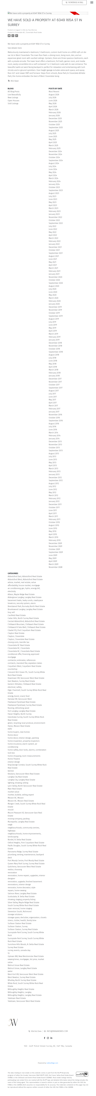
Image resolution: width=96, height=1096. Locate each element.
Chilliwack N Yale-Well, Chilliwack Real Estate (26, 627)
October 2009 (54, 549)
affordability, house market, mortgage (24, 585)
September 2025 (56, 127)
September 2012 (56, 480)
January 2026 (54, 115)
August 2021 (54, 256)
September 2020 (56, 283)
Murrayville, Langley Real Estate (21, 822)
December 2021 (55, 247)
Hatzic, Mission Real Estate (19, 726)
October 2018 (54, 349)
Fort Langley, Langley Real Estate (21, 711)
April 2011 (53, 513)
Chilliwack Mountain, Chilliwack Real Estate (26, 624)
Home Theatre (14, 759)
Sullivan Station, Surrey (18, 926)
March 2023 (53, 208)
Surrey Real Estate (15, 947)
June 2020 (53, 292)
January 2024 (54, 184)
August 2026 (54, 95)
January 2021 (54, 274)
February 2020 (55, 301)
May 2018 (52, 364)
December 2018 (55, 343)
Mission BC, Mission (16, 798)
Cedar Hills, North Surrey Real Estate (23, 618)
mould (10, 810)
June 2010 (53, 528)
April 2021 (53, 265)
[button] (45, 1038)
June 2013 (53, 459)
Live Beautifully (14, 95)
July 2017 (52, 394)
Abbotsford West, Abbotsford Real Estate (25, 579)
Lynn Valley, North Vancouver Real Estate (25, 786)
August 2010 (54, 525)
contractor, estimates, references (22, 660)
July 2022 (52, 226)
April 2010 (53, 534)
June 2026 (53, 100)
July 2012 (52, 486)
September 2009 (56, 552)
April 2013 (53, 465)
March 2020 (53, 298)
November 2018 (55, 346)
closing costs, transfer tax (18, 642)
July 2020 (52, 289)
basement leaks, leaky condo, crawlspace (25, 600)
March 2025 (53, 145)
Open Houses (13, 100)
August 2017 (54, 391)
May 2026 (52, 103)
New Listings (13, 97)
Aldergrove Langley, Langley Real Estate (24, 597)
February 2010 (55, 540)
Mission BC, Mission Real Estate (21, 801)
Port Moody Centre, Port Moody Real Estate (26, 860)
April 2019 (53, 331)
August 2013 (54, 453)
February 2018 (55, 373)
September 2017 (56, 388)
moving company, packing (18, 819)
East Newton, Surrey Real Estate (21, 681)
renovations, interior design (19, 884)
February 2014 (54, 435)
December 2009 (55, 543)
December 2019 (55, 307)
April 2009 (53, 561)
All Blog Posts (13, 91)
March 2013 (53, 468)
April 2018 (53, 367)
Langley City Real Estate (18, 777)
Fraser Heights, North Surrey (19, 714)
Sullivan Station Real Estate (19, 923)
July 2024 (52, 166)
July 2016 (52, 426)
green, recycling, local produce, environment (26, 723)
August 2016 (54, 424)
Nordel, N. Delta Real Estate (19, 840)
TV (9, 953)
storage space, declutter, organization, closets (27, 917)
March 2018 (53, 370)
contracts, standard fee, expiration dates (25, 663)
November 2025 (55, 121)
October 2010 (54, 522)
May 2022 (52, 232)
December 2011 (55, 504)
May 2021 (52, 262)
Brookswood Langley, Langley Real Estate (25, 609)
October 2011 (54, 507)
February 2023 (55, 211)
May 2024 (52, 172)
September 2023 (56, 190)
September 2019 (56, 316)
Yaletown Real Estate (17, 998)
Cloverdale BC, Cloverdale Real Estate (28, 32)
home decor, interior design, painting (23, 738)
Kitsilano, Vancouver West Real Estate (24, 774)
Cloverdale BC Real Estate (19, 645)
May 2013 (52, 462)
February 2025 (55, 148)
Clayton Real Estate (16, 633)
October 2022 (54, 220)
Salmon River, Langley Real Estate (22, 893)
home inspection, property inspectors (24, 741)
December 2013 (55, 441)
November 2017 (55, 382)
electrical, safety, (15, 687)
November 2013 (55, 444)
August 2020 (54, 286)
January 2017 (54, 412)
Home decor (13, 735)
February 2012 (54, 498)
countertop (12, 669)
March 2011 (53, 516)
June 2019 (53, 325)
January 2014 (54, 438)
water (10, 971)
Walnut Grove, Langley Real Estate (22, 968)
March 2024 (53, 178)
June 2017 (53, 397)
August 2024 (54, 163)
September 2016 (56, 420)
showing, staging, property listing (21, 899)
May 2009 (52, 558)
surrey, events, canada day (19, 950)
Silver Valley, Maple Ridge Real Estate (23, 902)
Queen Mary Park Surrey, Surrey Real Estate (26, 863)
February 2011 (54, 519)
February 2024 (55, 181)
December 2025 (55, 118)
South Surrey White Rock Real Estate (23, 905)
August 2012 (54, 483)
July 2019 (52, 322)
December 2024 (55, 151)
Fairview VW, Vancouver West (20, 699)
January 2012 (54, 501)
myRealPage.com (52, 1063)
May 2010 (52, 531)
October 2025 (54, 124)
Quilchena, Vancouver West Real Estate (24, 867)
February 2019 (54, 337)
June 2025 (53, 136)
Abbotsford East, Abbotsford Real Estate (25, 576)
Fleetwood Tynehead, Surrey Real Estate (25, 705)
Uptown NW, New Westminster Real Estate (26, 956)
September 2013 (56, 450)
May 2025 (52, 139)
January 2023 (54, 214)
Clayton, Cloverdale (16, 636)
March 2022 (53, 238)
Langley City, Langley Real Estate (21, 780)
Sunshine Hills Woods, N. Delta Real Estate (26, 944)
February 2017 (54, 409)
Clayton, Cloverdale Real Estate (21, 639)
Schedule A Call (75, 2)
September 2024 (56, 160)
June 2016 (53, 429)
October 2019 (54, 313)
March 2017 (53, 406)
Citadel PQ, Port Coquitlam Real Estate (24, 630)
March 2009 (53, 564)
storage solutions (15, 914)
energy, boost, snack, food (19, 696)
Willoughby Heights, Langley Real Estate (25, 995)
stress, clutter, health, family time (22, 920)
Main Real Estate (15, 789)
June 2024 (53, 169)
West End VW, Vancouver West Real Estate (25, 974)
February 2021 (54, 271)
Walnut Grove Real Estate (19, 965)
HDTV (10, 729)
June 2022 (53, 229)
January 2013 (54, 474)
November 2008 (55, 567)
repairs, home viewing (17, 890)
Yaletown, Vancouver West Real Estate (24, 1001)
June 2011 (53, 510)
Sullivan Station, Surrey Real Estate (23, 929)
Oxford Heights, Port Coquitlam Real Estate (26, 843)
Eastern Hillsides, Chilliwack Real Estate (24, 684)
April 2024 (53, 175)
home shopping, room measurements (24, 756)
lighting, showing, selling (18, 783)
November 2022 (55, 217)
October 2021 (54, 250)
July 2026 (52, 97)
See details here (15, 48)
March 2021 (53, 268)
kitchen (11, 771)
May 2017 (52, 400)
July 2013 (52, 456)
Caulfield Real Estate (17, 615)
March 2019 (53, 334)
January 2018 (54, 376)
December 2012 (55, 477)
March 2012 (53, 495)
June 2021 (53, 259)
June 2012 (53, 489)
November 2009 (55, 546)
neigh (10, 825)
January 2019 (54, 340)
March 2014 (53, 433)
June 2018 (53, 361)
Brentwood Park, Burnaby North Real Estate (26, 606)
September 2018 (56, 352)
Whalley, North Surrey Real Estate (22, 980)
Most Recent (54, 91)
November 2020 (55, 277)
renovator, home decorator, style (21, 887)
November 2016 (55, 415)
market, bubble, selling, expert (21, 795)
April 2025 (53, 142)
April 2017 (53, 403)
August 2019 (54, 319)
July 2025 (52, 133)
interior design (14, 762)
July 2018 (52, 358)
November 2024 (55, 154)
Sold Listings (13, 103)
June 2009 (53, 555)
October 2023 (54, 187)
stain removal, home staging (20, 908)
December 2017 (55, 379)
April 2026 (53, 106)
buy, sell (11, 612)
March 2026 (53, 109)
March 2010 (53, 537)
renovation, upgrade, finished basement (25, 881)
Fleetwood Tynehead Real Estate (21, 702)
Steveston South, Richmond (19, 911)
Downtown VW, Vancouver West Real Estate (26, 678)
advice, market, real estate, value (22, 582)
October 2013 (54, 447)
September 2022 (56, 223)
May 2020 (52, 295)
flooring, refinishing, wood (18, 708)
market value (13, 792)
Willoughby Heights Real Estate (21, 989)
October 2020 (54, 280)
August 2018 (54, 355)
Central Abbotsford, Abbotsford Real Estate (26, 621)
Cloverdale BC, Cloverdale (19, 648)
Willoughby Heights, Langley (19, 992)
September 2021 (56, 253)
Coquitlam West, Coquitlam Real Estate (24, 666)
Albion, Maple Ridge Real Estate (21, 594)
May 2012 (52, 492)
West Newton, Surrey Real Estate (21, 977)
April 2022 (53, 235)
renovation (12, 872)
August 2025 (54, 130)
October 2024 (54, 157)
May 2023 (52, 202)
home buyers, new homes (19, 732)
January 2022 (54, 244)
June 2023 (53, 199)
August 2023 (54, 193)
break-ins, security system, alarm (22, 603)
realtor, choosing (15, 869)
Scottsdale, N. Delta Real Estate (21, 896)
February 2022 (55, 241)
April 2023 (53, 205)
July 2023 (52, 196)
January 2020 (54, 304)
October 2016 (54, 418)
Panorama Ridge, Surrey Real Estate (23, 852)
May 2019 (52, 328)
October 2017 (54, 385)
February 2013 (54, 471)
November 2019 (55, 310)
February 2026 (55, 112)
